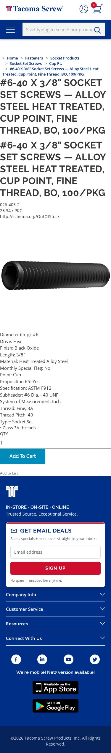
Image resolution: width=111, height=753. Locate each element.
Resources (17, 624)
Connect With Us (24, 638)
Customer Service (24, 609)
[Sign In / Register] (84, 9)
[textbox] (63, 29)
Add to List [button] (9, 473)
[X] (95, 660)
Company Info (21, 594)
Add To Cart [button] (22, 456)
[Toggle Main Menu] (10, 29)
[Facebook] (16, 660)
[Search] (99, 30)
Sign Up (55, 568)
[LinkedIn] (42, 660)
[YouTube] (68, 660)
